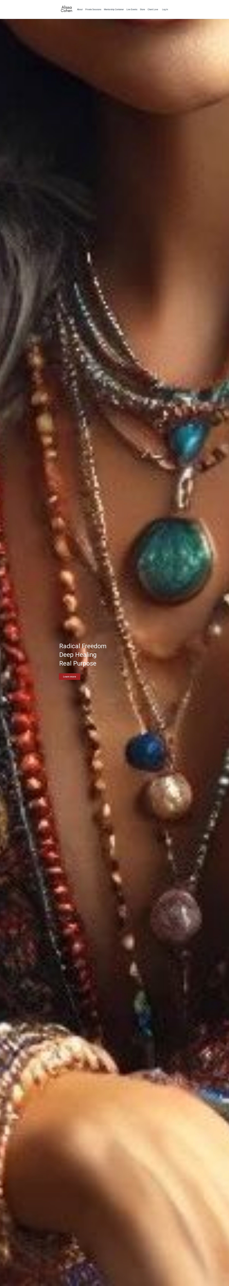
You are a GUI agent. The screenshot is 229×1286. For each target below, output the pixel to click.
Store (142, 9)
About (80, 9)
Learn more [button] (69, 676)
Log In (165, 9)
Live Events (131, 9)
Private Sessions (93, 9)
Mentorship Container (114, 9)
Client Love (153, 9)
